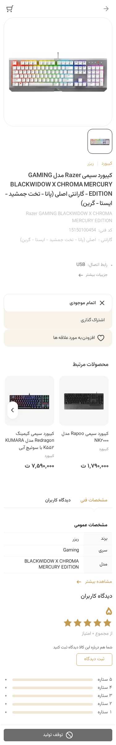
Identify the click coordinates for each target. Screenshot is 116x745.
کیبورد (106, 163)
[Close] (106, 8)
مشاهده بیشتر (98, 581)
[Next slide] (12, 410)
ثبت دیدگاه (94, 659)
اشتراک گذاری (93, 320)
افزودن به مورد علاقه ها (74, 337)
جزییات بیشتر (97, 275)
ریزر (90, 163)
